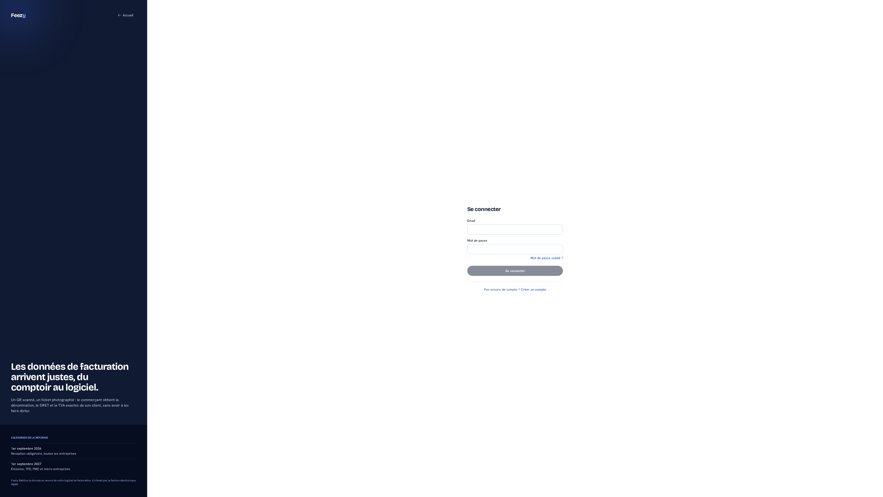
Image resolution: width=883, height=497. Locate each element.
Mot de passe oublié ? (546, 258)
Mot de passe (477, 240)
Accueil (128, 15)
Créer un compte (533, 289)
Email (471, 221)
